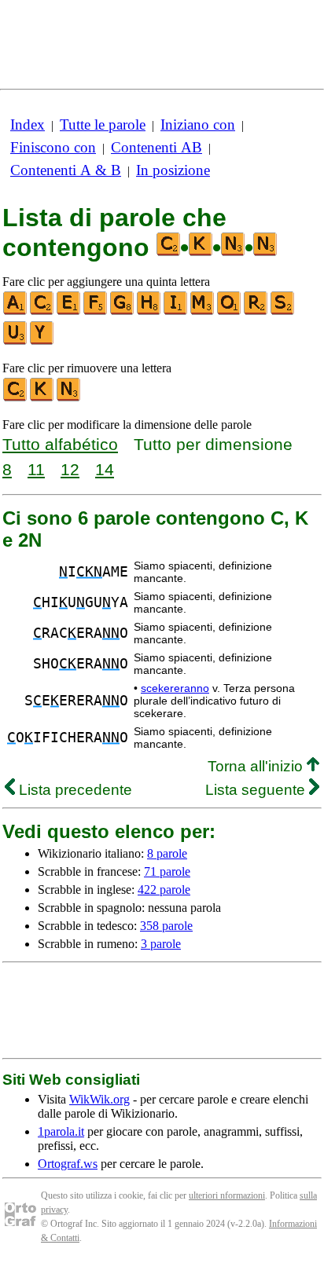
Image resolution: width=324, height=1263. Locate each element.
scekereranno (175, 688)
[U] (15, 341)
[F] (96, 311)
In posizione (173, 170)
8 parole (167, 853)
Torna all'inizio (257, 766)
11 (36, 469)
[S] (283, 311)
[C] (42, 311)
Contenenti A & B (65, 170)
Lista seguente (257, 790)
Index (27, 124)
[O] (229, 311)
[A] (15, 311)
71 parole (167, 871)
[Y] (42, 341)
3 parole (161, 943)
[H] (149, 311)
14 (104, 469)
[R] (256, 311)
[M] (203, 311)
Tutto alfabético (60, 444)
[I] (176, 311)
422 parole (164, 889)
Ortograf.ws (68, 1163)
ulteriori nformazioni (227, 1195)
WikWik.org (99, 1099)
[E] (69, 311)
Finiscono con (53, 147)
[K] (42, 398)
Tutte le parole (102, 124)
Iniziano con (197, 124)
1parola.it (61, 1131)
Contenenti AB (156, 147)
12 (70, 469)
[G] (122, 311)
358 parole (166, 925)
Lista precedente (73, 790)
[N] (69, 398)
